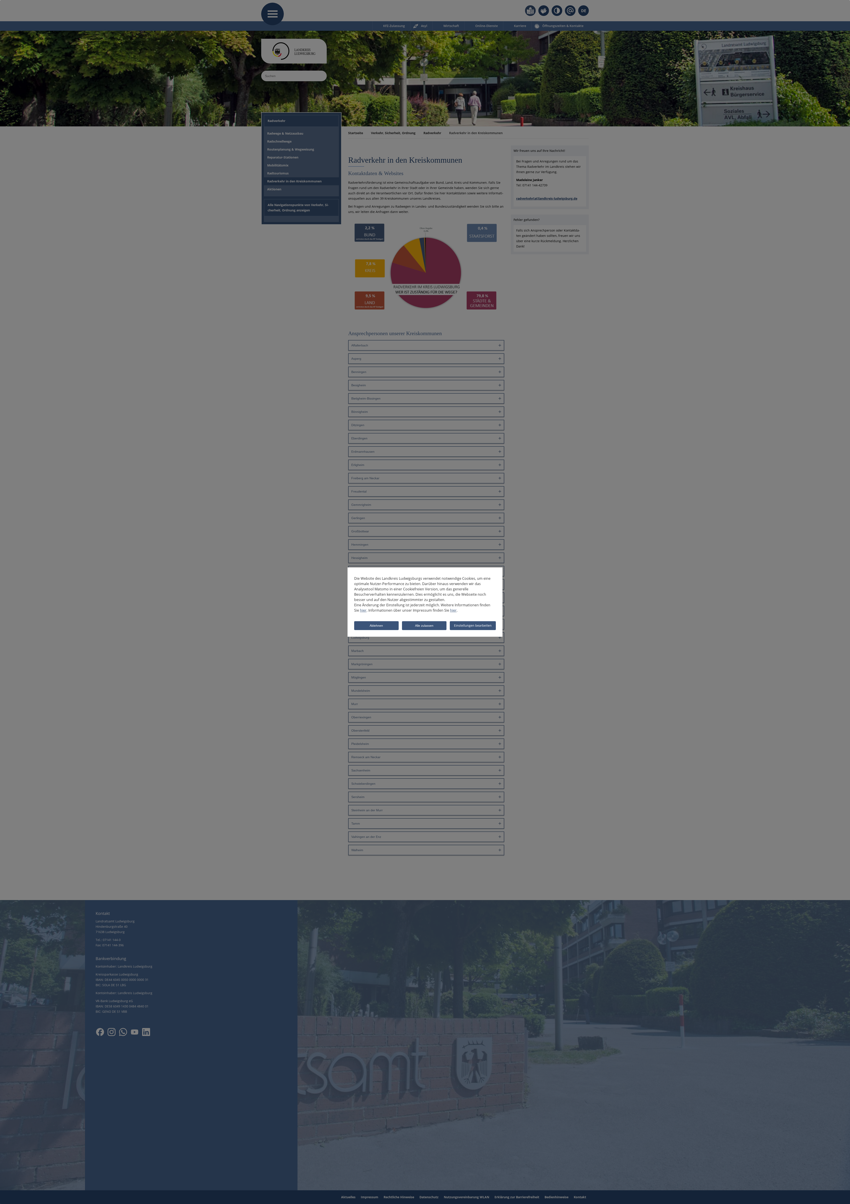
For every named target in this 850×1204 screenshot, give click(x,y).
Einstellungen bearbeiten (473, 625)
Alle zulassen (424, 626)
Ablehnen (376, 626)
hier (363, 610)
